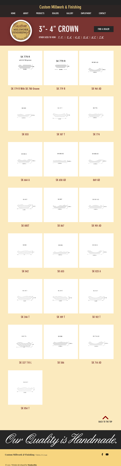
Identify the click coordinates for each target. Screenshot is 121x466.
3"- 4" (69, 37)
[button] (42, 13)
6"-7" (93, 37)
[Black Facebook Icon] (102, 454)
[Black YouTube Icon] (107, 454)
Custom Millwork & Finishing (60, 7)
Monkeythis (32, 465)
